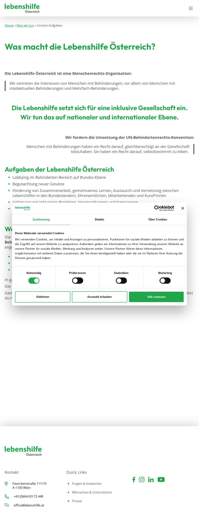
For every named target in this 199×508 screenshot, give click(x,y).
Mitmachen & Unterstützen (92, 492)
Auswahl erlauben (99, 296)
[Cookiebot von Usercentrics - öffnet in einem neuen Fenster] (157, 208)
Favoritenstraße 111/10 (29, 483)
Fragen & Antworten (87, 483)
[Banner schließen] (182, 208)
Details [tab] (99, 219)
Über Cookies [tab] (157, 219)
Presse (77, 501)
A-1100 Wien (21, 488)
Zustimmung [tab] (41, 219)
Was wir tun (25, 25)
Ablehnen (42, 296)
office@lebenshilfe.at (29, 505)
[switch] (77, 280)
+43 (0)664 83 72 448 (28, 496)
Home (9, 25)
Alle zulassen (156, 296)
